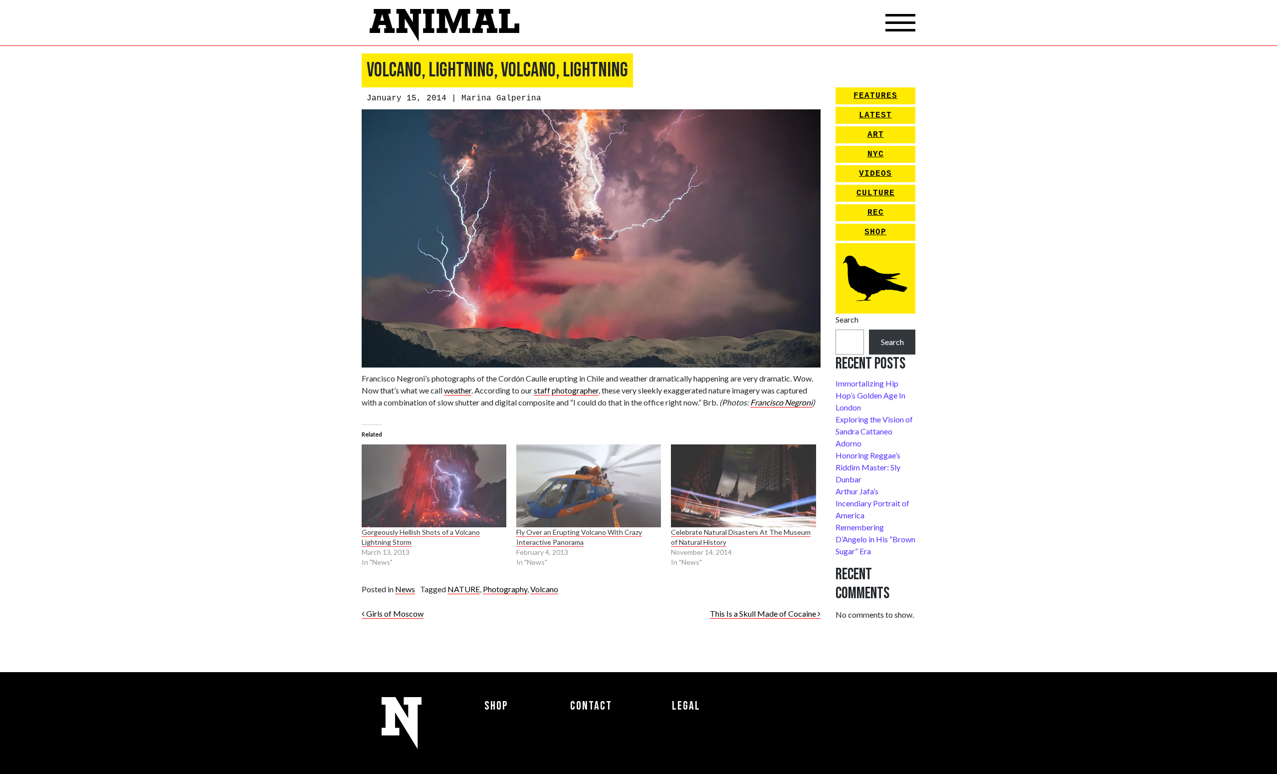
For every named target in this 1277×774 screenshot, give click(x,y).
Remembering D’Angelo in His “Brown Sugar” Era (875, 539)
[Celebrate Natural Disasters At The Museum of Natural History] (743, 485)
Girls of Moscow (394, 613)
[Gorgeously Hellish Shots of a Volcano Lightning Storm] (434, 485)
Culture (875, 193)
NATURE (463, 589)
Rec (875, 212)
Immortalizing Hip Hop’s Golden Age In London (870, 395)
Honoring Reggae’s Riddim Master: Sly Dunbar (868, 467)
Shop (875, 232)
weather (457, 390)
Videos (875, 173)
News (405, 589)
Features (875, 95)
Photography (505, 589)
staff (542, 390)
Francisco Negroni (781, 402)
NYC (875, 154)
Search (847, 319)
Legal (686, 706)
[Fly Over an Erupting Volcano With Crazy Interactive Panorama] (588, 485)
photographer (575, 390)
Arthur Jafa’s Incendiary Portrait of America (872, 503)
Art (875, 134)
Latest (875, 115)
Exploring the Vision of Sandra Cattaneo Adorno (874, 431)
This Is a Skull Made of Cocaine (764, 613)
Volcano (544, 589)
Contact (591, 706)
